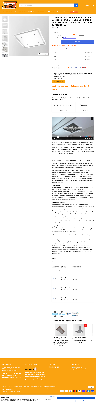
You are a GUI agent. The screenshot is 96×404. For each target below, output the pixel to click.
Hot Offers (74, 11)
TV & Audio (31, 11)
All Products (51, 11)
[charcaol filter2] (55, 279)
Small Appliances (20, 11)
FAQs (45, 388)
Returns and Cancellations (7, 389)
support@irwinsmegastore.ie (79, 369)
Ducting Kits (67, 242)
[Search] (76, 5)
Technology (41, 11)
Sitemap (46, 386)
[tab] (58, 81)
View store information (58, 78)
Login (87, 5)
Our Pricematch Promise (69, 38)
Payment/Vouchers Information (25, 388)
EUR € (90, 387)
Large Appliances (7, 11)
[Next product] (92, 336)
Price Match (52, 386)
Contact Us (10, 386)
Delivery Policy (14, 388)
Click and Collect (5, 388)
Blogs (58, 11)
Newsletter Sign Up (38, 388)
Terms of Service (18, 386)
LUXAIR (55, 27)
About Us (66, 11)
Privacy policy (52, 396)
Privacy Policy (26, 386)
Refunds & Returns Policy (36, 386)
